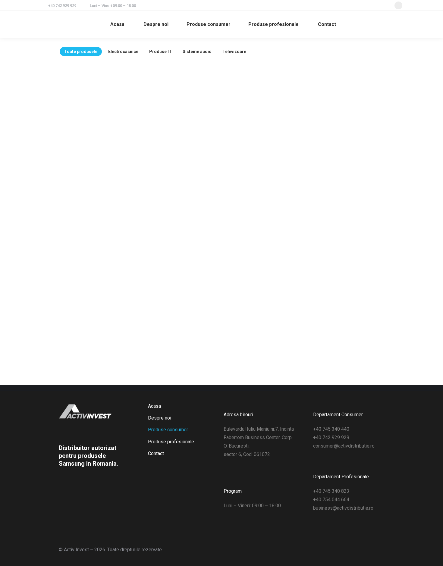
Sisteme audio (197, 51)
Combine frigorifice (263, 216)
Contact (156, 453)
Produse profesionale (171, 442)
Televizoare (234, 51)
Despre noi (159, 418)
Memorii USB (263, 274)
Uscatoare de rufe (346, 159)
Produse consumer (168, 429)
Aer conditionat (180, 159)
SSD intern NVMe (97, 102)
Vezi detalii (97, 115)
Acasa (154, 406)
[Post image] (97, 96)
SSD (263, 331)
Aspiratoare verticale (180, 102)
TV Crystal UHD (346, 331)
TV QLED (346, 274)
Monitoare (180, 274)
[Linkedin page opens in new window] (398, 5)
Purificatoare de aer (263, 159)
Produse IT (160, 51)
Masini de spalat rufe (180, 216)
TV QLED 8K (97, 331)
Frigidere (345, 216)
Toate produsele (80, 51)
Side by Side (180, 331)
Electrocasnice (123, 51)
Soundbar (97, 274)
